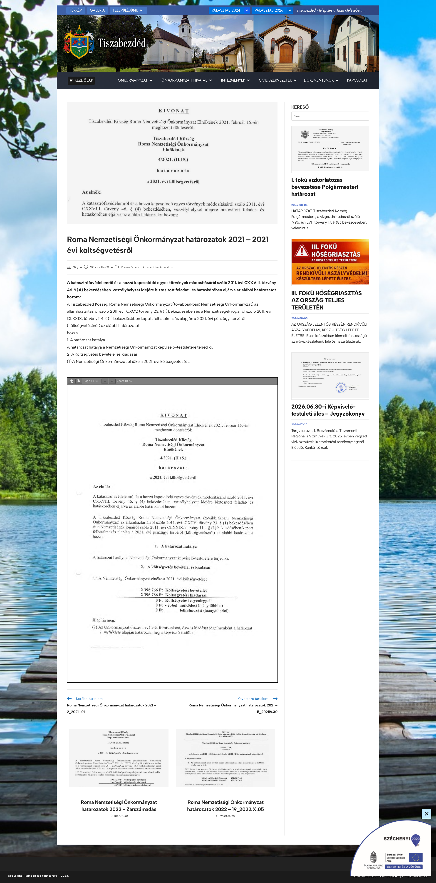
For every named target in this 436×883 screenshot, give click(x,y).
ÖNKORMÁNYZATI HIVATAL (184, 80)
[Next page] (78, 381)
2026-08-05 (299, 205)
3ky (76, 267)
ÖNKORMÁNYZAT (133, 80)
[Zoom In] (112, 381)
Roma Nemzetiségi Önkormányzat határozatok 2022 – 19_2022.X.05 (225, 805)
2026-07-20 (299, 424)
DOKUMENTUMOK (319, 80)
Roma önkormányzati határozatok (147, 267)
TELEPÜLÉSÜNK (125, 10)
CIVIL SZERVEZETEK (275, 80)
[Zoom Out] (105, 381)
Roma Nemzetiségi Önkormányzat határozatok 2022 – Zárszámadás (119, 805)
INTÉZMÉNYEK (233, 80)
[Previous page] (71, 381)
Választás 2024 (225, 10)
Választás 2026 (269, 10)
